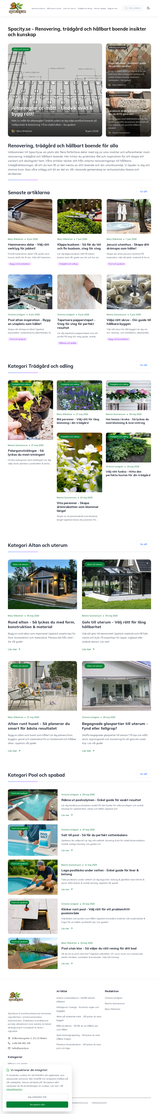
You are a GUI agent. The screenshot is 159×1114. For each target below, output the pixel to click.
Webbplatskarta (99, 1103)
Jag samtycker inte (37, 1097)
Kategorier (15, 1057)
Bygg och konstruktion (116, 8)
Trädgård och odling (85, 8)
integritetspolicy (14, 1089)
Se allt (143, 191)
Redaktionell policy (79, 1103)
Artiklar (62, 991)
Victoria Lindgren (16, 314)
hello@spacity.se (20, 1048)
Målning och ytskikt (54, 8)
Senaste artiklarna (38, 8)
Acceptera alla (37, 1104)
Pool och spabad (100, 8)
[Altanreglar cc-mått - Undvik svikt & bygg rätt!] (55, 90)
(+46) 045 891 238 (21, 1043)
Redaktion (112, 991)
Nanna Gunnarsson (116, 314)
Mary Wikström (15, 239)
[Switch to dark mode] (148, 8)
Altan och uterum (69, 8)
